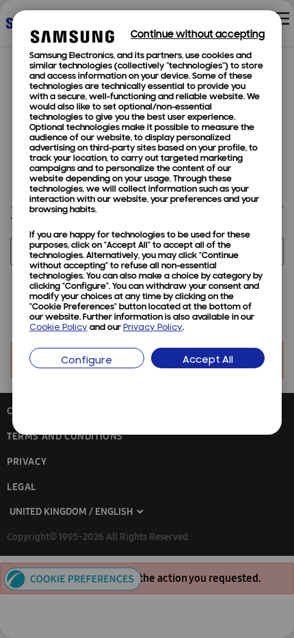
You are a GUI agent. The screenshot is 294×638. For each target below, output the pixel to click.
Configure (86, 361)
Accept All (208, 360)
